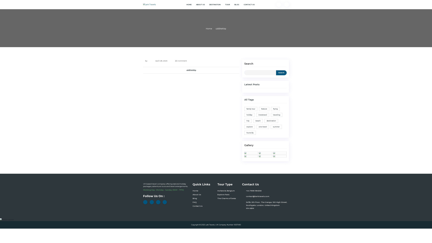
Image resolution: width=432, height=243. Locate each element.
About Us (200, 5)
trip (247, 121)
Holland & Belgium (226, 191)
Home (189, 5)
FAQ (195, 202)
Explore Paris (223, 195)
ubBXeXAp (191, 70)
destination (271, 121)
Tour (227, 5)
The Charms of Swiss (226, 198)
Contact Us (249, 5)
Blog (236, 5)
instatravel (262, 115)
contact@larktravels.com (257, 196)
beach (258, 121)
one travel (263, 127)
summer (276, 127)
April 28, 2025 (161, 61)
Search (248, 63)
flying (275, 109)
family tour (250, 109)
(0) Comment (181, 61)
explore (249, 127)
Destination (215, 5)
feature (264, 109)
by (146, 61)
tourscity (250, 133)
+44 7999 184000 (254, 191)
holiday (249, 115)
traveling (276, 115)
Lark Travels (209, 225)
